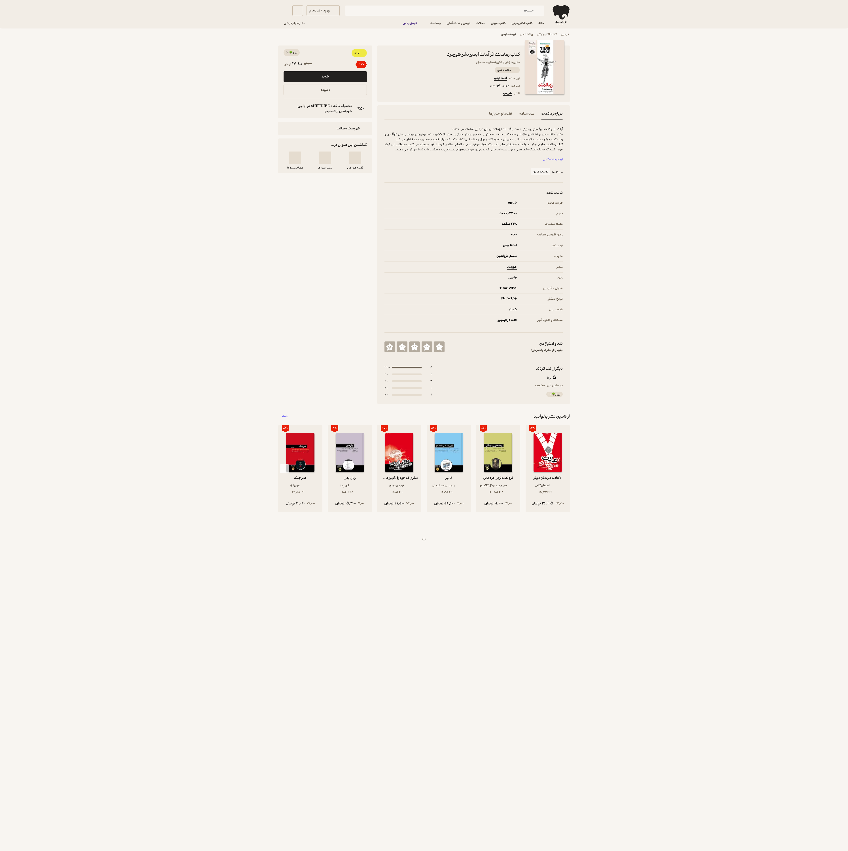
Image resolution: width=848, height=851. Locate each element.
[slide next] (284, 468)
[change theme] (283, 10)
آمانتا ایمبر (500, 78)
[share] (419, 93)
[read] (295, 158)
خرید (325, 77)
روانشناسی (526, 34)
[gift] (408, 93)
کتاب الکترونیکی (546, 34)
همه (285, 416)
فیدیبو (565, 34)
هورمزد (507, 93)
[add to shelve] (355, 158)
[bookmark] (397, 93)
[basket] (297, 10)
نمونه (325, 90)
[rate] (439, 346)
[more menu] (387, 93)
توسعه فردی (508, 34)
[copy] (288, 108)
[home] (560, 14)
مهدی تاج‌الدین (499, 85)
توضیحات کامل (553, 159)
